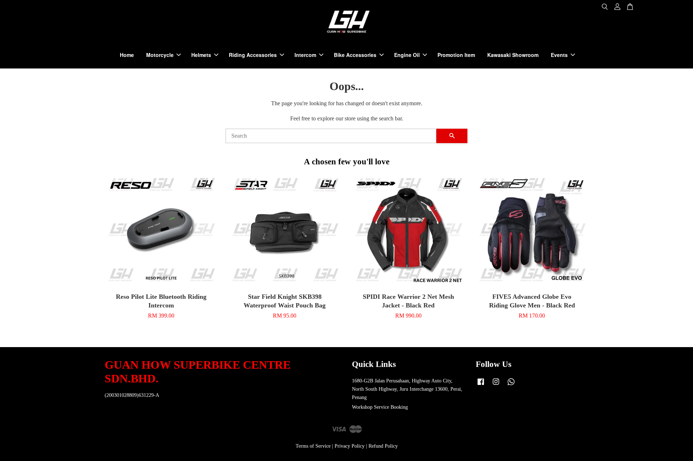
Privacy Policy (350, 446)
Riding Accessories (253, 54)
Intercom (305, 54)
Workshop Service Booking (380, 407)
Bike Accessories (355, 54)
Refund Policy (383, 446)
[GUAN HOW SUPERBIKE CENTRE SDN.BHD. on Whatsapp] (511, 385)
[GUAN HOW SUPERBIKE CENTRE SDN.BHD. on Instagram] (496, 385)
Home (127, 54)
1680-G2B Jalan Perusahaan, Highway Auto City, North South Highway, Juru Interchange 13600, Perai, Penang (407, 389)
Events (559, 54)
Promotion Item (456, 54)
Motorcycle (160, 54)
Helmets (201, 54)
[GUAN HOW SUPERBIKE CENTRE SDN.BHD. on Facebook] (481, 385)
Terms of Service (313, 446)
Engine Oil (407, 54)
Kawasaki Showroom (513, 54)
